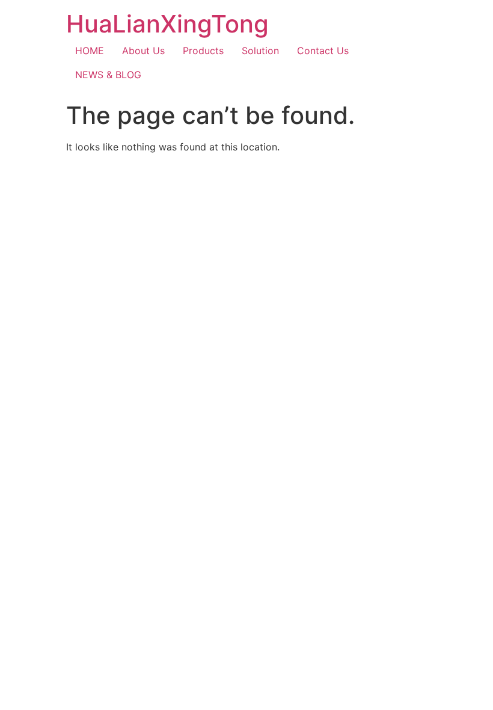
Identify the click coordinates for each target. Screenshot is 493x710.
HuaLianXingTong (167, 24)
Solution (260, 51)
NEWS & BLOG (108, 75)
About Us (143, 51)
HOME (89, 51)
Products (203, 51)
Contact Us (323, 51)
